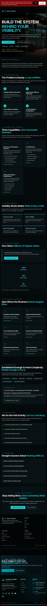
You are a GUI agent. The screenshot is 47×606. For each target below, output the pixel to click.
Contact (25, 527)
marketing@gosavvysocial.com (41, 593)
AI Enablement (4, 534)
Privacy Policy (37, 545)
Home (25, 520)
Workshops (4, 540)
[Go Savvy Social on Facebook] (3, 593)
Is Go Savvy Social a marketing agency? (14, 466)
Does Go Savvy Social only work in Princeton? (15, 476)
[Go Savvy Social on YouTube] (15, 593)
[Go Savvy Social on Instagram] (6, 593)
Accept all (35, 3)
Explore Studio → (29, 337)
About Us (23, 585)
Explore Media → (7, 192)
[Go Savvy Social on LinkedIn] (12, 593)
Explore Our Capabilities (23, 42)
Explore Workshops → (31, 353)
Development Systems (6, 536)
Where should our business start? (12, 481)
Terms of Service (42, 545)
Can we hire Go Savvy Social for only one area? (16, 471)
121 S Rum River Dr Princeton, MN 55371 (40, 585)
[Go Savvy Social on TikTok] (3, 596)
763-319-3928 (27, 536)
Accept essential (42, 3)
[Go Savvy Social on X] (9, 593)
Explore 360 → (6, 353)
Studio (3, 538)
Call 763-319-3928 (31, 507)
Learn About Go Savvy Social (12, 400)
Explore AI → (28, 162)
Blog (25, 525)
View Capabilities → (7, 320)
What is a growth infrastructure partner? (14, 461)
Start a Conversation (8, 42)
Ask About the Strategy (11, 258)
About (25, 522)
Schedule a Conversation (18, 507)
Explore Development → (8, 164)
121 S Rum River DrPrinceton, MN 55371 (28, 534)
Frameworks (26, 523)
